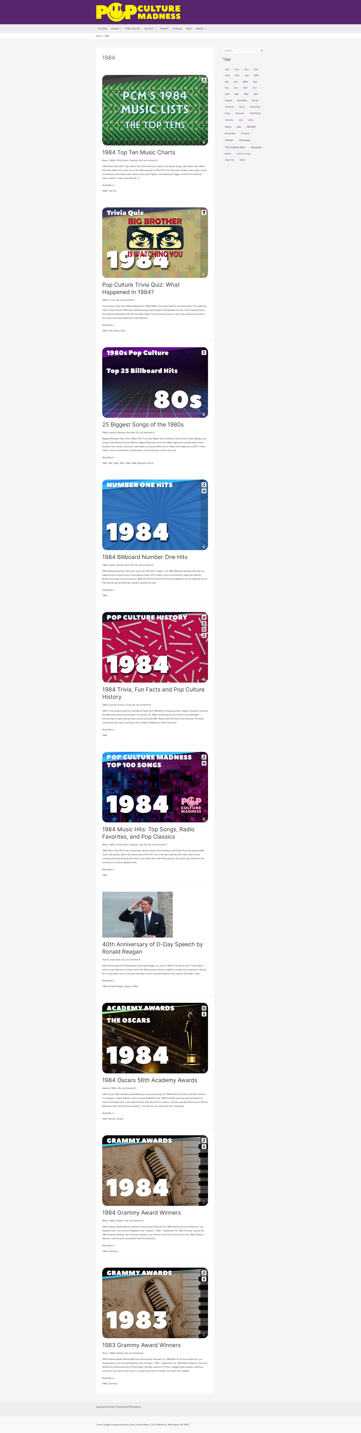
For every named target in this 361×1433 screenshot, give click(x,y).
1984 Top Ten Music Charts (138, 152)
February (239, 113)
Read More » (108, 185)
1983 (122, 463)
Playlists (134, 160)
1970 (227, 88)
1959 (246, 75)
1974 (255, 88)
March (228, 126)
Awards (106, 1088)
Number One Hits (126, 432)
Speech (128, 986)
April (256, 94)
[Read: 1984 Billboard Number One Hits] (155, 514)
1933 (256, 69)
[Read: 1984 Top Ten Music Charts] (155, 110)
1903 (227, 69)
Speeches (115, 959)
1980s (112, 160)
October (245, 133)
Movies (111, 1118)
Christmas (229, 107)
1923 (246, 69)
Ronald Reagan (115, 986)
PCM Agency (134, 1406)
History (112, 432)
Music (105, 160)
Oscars (119, 1118)
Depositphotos (121, 1424)
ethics (227, 113)
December (255, 106)
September (256, 147)
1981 (110, 463)
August (228, 100)
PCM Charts (122, 160)
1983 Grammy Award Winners (141, 1345)
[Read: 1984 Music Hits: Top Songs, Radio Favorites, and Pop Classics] (155, 787)
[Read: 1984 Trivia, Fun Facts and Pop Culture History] (155, 647)
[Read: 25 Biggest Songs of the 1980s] (155, 382)
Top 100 (143, 844)
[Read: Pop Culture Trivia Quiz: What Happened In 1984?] (155, 242)
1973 (245, 88)
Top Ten (112, 190)
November (230, 133)
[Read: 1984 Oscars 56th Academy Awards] (155, 1038)
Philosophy (244, 140)
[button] (119, 28)
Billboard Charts (145, 463)
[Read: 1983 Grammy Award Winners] (155, 1303)
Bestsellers (242, 100)
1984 (104, 190)
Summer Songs (243, 154)
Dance (242, 107)
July (241, 120)
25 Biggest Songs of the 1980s (143, 424)
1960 (256, 75)
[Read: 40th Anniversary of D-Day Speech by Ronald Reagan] (137, 914)
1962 (235, 82)
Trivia (112, 300)
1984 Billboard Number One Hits (145, 556)
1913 (237, 69)
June (250, 120)
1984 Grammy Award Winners (141, 1212)
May (239, 126)
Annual (112, 704)
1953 (237, 75)
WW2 (135, 986)
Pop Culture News (139, 1424)
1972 (236, 88)
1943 (227, 75)
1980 (104, 463)
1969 (255, 82)
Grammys (113, 1251)
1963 (245, 81)
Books (255, 100)
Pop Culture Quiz (116, 330)
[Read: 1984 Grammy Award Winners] (155, 1170)
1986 (134, 463)
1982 (116, 463)
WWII (242, 160)
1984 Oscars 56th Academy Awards (149, 1080)
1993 (246, 94)
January (229, 120)
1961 (227, 82)
